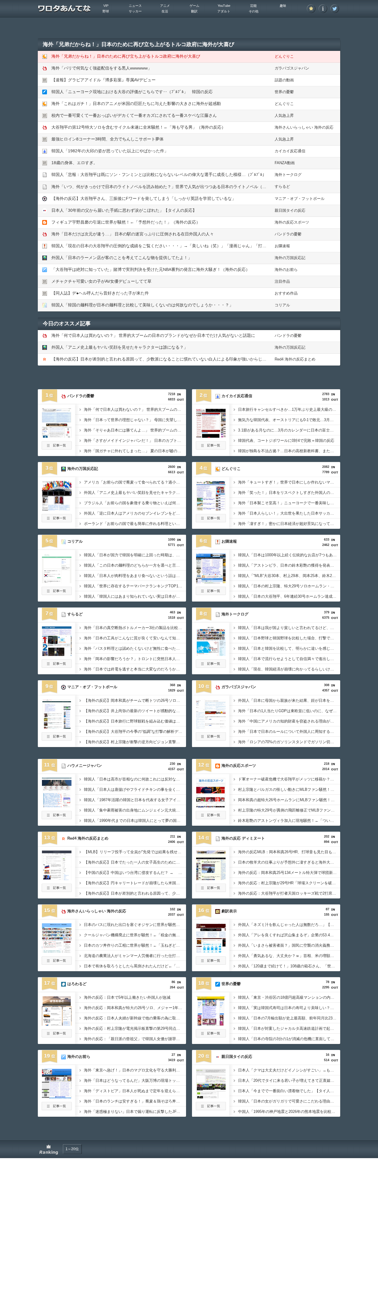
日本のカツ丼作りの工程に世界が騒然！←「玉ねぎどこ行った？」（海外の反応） (135, 945)
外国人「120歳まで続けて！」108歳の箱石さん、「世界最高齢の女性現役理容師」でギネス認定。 (289, 966)
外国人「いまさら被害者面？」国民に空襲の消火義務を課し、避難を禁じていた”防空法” (289, 945)
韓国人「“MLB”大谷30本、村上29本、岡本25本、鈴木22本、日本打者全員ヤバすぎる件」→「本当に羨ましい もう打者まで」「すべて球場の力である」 (289, 575)
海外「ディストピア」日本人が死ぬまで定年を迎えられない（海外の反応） (135, 1091)
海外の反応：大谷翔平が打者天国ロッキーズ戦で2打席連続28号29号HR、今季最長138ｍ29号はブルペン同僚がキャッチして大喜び (289, 893)
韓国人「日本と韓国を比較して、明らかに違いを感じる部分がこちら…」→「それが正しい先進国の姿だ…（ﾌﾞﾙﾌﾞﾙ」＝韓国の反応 (289, 648)
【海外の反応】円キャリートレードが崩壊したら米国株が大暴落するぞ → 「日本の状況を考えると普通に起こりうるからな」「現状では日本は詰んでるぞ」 (135, 883)
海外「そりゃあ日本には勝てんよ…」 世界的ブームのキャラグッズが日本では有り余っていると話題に (135, 430)
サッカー (135, 11)
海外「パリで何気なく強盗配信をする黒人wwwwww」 (101, 68)
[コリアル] (56, 581)
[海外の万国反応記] (56, 509)
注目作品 (282, 281)
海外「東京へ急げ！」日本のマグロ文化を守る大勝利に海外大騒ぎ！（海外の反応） (135, 1070)
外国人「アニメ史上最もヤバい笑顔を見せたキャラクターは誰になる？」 (119, 347)
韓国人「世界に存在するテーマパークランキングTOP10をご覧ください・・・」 (135, 586)
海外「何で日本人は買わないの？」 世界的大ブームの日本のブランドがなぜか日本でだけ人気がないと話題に (153, 335)
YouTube (224, 5)
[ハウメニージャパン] (56, 806)
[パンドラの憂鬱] (56, 436)
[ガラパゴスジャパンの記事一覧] (211, 739)
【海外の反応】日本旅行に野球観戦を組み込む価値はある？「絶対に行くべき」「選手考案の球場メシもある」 (135, 721)
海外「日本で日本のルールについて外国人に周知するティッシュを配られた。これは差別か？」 (289, 731)
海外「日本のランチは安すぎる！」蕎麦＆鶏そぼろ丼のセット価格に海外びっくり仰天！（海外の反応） (135, 1101)
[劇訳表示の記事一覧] (211, 963)
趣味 (283, 5)
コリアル (282, 305)
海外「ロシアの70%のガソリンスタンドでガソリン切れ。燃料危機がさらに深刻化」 (289, 742)
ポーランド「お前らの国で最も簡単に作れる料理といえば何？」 (135, 523)
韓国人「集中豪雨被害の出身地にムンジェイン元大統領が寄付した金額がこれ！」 (135, 810)
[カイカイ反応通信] (211, 436)
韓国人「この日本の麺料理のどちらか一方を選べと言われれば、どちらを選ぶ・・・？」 (135, 565)
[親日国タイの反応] (211, 1097)
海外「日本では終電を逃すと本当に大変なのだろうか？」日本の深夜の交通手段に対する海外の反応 (135, 669)
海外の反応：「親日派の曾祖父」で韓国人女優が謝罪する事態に (135, 1039)
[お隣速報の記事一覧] (211, 593)
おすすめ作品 (286, 293)
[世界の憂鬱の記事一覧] (211, 1036)
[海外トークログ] (211, 654)
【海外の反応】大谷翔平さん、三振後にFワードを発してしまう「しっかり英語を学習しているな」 (143, 198)
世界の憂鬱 (284, 92)
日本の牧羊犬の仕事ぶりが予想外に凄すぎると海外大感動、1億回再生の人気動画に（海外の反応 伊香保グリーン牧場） (289, 862)
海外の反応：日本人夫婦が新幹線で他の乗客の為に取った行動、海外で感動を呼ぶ (135, 1018)
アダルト (223, 11)
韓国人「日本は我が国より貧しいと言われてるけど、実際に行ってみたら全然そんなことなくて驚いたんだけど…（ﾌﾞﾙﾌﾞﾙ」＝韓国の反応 (289, 627)
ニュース (135, 5)
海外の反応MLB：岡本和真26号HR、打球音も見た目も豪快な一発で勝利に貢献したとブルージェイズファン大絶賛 (289, 852)
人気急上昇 (284, 115)
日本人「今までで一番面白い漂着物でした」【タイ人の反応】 (289, 1091)
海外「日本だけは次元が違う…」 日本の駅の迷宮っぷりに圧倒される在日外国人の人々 (132, 234)
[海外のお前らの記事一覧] (57, 1108)
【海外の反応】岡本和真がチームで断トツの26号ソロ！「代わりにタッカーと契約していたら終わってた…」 (135, 700)
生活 (165, 11)
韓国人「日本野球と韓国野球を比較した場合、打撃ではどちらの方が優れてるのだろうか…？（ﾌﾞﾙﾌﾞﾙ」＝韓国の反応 (289, 638)
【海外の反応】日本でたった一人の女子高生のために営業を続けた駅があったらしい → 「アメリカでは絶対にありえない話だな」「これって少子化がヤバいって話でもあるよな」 (135, 862)
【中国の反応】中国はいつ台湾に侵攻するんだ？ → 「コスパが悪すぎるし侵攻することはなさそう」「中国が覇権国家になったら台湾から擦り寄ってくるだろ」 (135, 872)
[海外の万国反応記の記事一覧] (57, 520)
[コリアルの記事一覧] (57, 593)
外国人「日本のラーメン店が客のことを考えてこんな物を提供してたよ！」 (121, 257)
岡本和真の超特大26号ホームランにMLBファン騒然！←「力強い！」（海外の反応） (289, 800)
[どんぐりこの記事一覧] (211, 520)
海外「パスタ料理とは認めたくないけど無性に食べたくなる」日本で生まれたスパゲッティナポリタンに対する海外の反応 (135, 648)
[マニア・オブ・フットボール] (56, 727)
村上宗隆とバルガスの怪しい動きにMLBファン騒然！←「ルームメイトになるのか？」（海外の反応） (289, 789)
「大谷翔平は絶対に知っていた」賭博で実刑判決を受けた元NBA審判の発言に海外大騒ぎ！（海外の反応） (150, 269)
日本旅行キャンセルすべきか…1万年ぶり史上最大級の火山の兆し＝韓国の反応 (289, 409)
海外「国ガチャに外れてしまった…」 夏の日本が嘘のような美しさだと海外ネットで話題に (135, 451)
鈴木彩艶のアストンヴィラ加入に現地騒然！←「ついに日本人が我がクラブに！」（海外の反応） (289, 820)
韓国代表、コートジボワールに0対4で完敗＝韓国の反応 (286, 440)
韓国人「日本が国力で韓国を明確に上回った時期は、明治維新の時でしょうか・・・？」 (135, 555)
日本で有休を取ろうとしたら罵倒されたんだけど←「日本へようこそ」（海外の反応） (135, 966)
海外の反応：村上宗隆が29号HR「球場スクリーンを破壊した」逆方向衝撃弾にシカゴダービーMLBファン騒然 (289, 883)
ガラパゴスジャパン (292, 68)
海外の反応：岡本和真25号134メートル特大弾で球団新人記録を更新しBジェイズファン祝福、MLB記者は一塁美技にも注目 (289, 872)
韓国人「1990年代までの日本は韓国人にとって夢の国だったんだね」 (135, 820)
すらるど (282, 186)
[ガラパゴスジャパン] (211, 727)
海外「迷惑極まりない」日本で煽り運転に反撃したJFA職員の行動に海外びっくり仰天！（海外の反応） (135, 1111)
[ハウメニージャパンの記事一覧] (57, 817)
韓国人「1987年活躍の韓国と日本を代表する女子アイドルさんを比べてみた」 (135, 800)
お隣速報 (282, 246)
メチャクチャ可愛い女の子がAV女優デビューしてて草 (101, 281)
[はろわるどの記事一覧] (57, 1036)
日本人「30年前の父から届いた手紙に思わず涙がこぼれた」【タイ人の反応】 (124, 210)
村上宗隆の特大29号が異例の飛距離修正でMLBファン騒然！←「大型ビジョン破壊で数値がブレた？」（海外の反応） (289, 810)
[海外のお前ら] (56, 1097)
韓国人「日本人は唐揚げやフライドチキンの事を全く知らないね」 (135, 789)
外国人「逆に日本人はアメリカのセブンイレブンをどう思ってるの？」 (135, 513)
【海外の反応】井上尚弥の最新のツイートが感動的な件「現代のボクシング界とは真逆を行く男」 (135, 711)
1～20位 (72, 1149)
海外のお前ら (286, 269)
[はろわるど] (56, 1024)
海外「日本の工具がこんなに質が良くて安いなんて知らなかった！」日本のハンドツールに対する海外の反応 (135, 638)
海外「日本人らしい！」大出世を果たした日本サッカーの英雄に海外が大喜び (289, 513)
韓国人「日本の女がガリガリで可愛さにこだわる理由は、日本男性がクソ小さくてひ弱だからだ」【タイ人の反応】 (289, 1101)
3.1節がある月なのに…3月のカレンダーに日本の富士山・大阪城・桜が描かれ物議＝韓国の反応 (289, 430)
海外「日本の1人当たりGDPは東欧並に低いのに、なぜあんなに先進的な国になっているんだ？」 (289, 711)
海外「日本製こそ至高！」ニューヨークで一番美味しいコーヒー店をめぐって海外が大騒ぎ (289, 503)
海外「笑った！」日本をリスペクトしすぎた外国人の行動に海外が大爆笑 (289, 492)
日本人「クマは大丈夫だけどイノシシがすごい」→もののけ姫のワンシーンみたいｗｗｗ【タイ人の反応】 (289, 1070)
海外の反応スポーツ (292, 222)
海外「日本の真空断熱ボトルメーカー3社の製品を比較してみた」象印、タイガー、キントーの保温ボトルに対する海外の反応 (135, 627)
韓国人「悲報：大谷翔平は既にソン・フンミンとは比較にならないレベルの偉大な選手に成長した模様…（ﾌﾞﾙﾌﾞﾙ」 (158, 174)
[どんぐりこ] (211, 509)
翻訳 (194, 11)
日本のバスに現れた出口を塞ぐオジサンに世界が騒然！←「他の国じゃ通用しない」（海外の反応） (135, 924)
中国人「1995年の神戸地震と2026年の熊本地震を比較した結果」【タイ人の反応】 (289, 1111)
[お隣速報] (211, 581)
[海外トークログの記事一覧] (211, 666)
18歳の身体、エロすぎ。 (74, 162)
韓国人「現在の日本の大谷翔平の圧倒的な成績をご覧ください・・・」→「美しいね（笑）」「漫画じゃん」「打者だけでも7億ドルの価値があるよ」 (191, 245)
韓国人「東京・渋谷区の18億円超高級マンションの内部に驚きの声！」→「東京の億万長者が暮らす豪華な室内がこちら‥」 (289, 997)
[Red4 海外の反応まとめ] (56, 878)
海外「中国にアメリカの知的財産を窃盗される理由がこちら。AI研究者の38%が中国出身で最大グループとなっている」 (289, 721)
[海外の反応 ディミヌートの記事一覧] (211, 890)
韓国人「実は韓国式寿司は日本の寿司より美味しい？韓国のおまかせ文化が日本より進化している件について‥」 (289, 1008)
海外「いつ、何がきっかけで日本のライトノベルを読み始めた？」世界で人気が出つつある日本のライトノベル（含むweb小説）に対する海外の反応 (189, 186)
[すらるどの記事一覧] (57, 666)
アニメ (165, 5)
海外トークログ (288, 174)
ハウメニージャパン (84, 765)
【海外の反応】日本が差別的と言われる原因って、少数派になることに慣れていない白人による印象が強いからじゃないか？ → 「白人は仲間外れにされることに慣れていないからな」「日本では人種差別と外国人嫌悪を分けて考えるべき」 (135, 893)
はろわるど (77, 984)
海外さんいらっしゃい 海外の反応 (304, 127)
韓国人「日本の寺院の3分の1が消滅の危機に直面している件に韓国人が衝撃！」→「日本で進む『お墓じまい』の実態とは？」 (289, 1039)
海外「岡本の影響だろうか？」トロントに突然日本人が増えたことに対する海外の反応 (135, 659)
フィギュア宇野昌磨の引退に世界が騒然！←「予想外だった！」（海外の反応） (125, 222)
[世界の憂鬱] (211, 1024)
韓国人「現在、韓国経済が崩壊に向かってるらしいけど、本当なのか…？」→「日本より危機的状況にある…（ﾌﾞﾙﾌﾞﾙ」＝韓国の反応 (289, 669)
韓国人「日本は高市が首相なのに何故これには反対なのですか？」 (135, 779)
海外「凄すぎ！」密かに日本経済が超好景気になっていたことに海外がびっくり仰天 (289, 523)
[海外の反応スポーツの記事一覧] (211, 817)
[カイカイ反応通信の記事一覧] (211, 448)
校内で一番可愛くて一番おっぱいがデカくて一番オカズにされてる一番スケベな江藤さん (134, 115)
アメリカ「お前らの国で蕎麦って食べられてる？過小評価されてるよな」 (135, 482)
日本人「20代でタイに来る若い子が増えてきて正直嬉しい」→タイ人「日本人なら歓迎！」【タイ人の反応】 (289, 1080)
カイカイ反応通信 (290, 151)
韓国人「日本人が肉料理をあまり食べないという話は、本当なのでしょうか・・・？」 (135, 575)
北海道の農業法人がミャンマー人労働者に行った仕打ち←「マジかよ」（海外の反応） (135, 955)
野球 (105, 11)
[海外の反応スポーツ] (211, 806)
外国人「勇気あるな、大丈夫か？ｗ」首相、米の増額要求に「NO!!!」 (289, 955)
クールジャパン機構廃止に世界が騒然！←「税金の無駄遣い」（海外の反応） (135, 935)
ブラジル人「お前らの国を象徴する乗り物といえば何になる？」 (135, 503)
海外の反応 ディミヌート (243, 838)
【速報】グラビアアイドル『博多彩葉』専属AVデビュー (103, 79)
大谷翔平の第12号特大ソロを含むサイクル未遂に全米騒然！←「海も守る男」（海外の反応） (138, 127)
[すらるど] (56, 654)
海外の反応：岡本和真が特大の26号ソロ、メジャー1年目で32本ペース (135, 1008)
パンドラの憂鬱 (288, 234)
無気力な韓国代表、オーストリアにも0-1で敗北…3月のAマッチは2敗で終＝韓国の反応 (289, 420)
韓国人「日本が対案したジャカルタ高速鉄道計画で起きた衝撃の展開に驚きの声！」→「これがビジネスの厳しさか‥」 (289, 1028)
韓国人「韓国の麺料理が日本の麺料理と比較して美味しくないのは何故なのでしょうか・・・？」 (142, 305)
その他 (253, 11)
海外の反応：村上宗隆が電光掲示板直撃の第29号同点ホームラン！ (135, 1028)
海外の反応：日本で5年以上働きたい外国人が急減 (127, 997)
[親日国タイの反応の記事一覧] (211, 1108)
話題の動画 (284, 80)
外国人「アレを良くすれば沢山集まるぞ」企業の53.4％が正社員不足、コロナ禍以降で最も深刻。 (289, 935)
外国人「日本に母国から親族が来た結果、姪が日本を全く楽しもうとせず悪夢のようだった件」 (289, 700)
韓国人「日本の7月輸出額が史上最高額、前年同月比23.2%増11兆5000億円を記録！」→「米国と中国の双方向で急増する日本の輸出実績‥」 (289, 1018)
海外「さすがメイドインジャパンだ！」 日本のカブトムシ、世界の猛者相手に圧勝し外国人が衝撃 (135, 440)
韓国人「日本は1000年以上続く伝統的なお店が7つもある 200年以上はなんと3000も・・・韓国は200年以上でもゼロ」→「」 (289, 555)
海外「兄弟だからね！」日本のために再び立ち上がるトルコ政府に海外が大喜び (125, 56)
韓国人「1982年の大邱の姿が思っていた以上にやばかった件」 (109, 150)
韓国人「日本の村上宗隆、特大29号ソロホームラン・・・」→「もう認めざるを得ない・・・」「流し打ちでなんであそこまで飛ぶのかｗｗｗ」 (289, 586)
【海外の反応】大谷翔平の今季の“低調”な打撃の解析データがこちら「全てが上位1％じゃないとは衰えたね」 (135, 731)
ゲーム (194, 5)
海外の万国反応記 (290, 258)
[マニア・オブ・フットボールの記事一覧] (57, 739)
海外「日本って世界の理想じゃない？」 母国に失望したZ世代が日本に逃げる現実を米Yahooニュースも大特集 (135, 420)
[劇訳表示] (211, 951)
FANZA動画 (285, 163)
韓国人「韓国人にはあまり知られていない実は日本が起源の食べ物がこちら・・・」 (135, 596)
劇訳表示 (229, 911)
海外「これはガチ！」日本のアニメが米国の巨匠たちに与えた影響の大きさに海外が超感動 (136, 103)
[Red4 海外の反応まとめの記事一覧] (57, 890)
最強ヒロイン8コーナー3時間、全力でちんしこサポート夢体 (107, 139)
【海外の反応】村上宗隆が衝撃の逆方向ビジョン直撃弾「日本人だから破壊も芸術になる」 (135, 742)
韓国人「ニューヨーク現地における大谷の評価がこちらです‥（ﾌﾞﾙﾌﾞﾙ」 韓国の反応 (132, 91)
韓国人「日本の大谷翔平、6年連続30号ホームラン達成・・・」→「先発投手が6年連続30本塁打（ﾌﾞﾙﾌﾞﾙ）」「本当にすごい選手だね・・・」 (289, 596)
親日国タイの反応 (290, 210)
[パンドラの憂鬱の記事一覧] (57, 448)
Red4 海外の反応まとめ (295, 359)
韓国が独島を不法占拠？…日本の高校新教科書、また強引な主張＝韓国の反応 (289, 451)
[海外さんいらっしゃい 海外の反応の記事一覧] (57, 963)
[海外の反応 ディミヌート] (211, 878)
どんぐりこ (284, 56)
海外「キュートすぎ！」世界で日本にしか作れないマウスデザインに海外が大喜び (289, 482)
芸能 (253, 5)
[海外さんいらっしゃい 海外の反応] (56, 951)
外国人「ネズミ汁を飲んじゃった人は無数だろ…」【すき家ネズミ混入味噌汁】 (289, 924)
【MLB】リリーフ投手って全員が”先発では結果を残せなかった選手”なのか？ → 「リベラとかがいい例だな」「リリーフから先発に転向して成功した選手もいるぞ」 (135, 852)
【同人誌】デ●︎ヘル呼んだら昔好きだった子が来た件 (100, 293)
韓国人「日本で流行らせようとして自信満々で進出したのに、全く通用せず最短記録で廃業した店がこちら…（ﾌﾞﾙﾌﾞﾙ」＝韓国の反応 (289, 659)
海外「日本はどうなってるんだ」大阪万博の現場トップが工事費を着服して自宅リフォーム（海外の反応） (135, 1080)
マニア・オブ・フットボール (300, 198)
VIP (105, 5)
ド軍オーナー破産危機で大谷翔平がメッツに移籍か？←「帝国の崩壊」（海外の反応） (289, 779)
